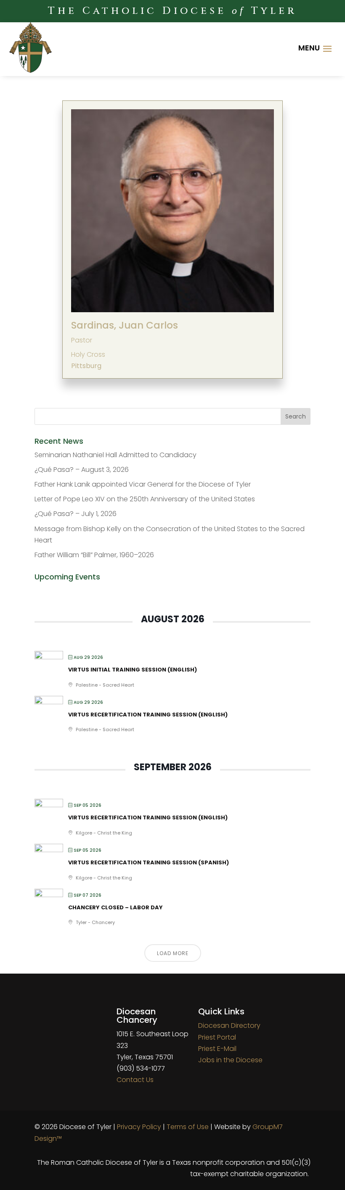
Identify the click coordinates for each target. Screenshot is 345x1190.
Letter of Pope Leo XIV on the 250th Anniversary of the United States (144, 499)
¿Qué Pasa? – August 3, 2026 (81, 469)
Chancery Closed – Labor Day (115, 907)
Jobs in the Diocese (230, 1060)
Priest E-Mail (217, 1048)
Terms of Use (188, 1127)
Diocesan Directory (229, 1025)
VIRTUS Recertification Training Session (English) (148, 715)
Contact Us (135, 1080)
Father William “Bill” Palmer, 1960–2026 (94, 555)
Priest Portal (217, 1037)
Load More (172, 953)
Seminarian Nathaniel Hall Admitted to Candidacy (115, 455)
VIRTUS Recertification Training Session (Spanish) (148, 862)
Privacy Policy (139, 1127)
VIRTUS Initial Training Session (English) (132, 670)
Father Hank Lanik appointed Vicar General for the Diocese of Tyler (142, 484)
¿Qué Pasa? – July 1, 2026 (75, 514)
